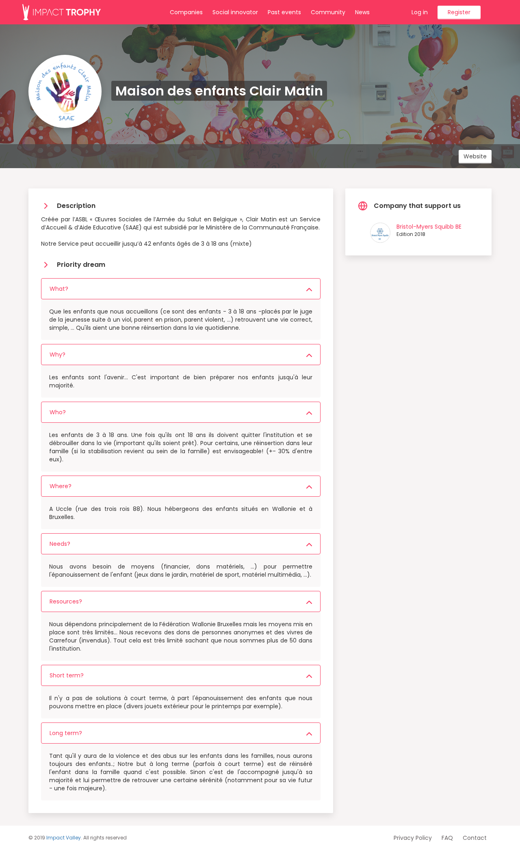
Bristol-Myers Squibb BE (429, 227)
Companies (186, 12)
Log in (420, 12)
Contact (475, 838)
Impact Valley (63, 837)
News (362, 12)
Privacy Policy (413, 838)
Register (459, 12)
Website (475, 156)
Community (328, 12)
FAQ (447, 838)
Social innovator (235, 12)
